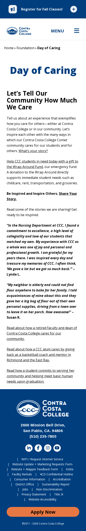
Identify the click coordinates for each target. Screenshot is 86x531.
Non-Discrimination (49, 489)
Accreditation (62, 479)
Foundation (25, 48)
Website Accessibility (42, 499)
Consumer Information (29, 479)
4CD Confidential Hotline (56, 474)
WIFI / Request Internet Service (42, 459)
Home (9, 48)
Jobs (25, 489)
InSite (69, 469)
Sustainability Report (56, 484)
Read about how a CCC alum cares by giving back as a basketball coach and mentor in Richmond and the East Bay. (41, 354)
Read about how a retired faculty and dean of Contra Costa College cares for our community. (42, 333)
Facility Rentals (22, 474)
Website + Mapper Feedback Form (34, 469)
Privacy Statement (34, 494)
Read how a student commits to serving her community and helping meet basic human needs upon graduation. (41, 376)
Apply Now (43, 512)
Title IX (58, 494)
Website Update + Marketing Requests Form (42, 464)
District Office (24, 484)
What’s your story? (33, 151)
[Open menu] (76, 31)
